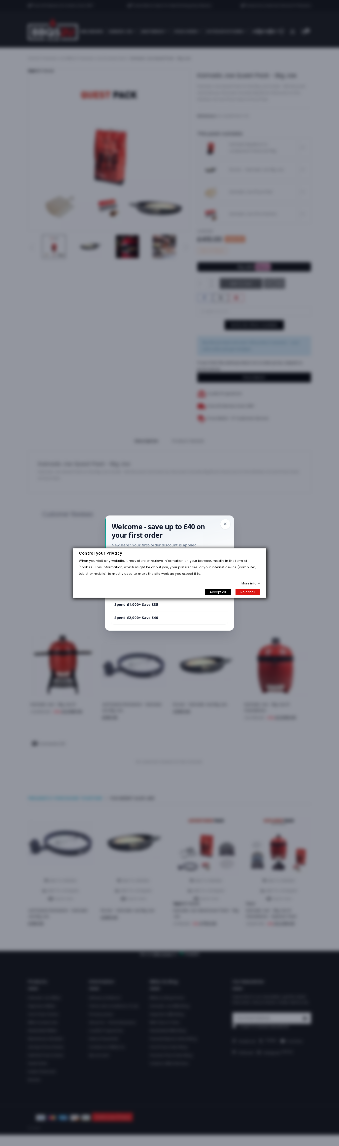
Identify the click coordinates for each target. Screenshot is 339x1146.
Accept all (218, 591)
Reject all (247, 591)
